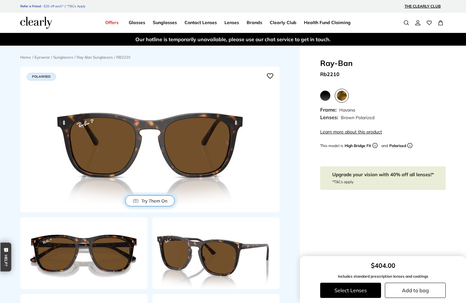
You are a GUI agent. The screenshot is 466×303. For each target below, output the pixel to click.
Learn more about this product (351, 132)
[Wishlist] (429, 23)
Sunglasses (63, 57)
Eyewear (42, 57)
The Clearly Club (423, 6)
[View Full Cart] (441, 23)
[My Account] (418, 23)
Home (25, 57)
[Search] (406, 23)
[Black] (325, 96)
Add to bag (415, 290)
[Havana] (342, 96)
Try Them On (154, 201)
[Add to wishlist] (270, 76)
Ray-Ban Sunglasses (95, 57)
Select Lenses (350, 290)
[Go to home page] (36, 23)
